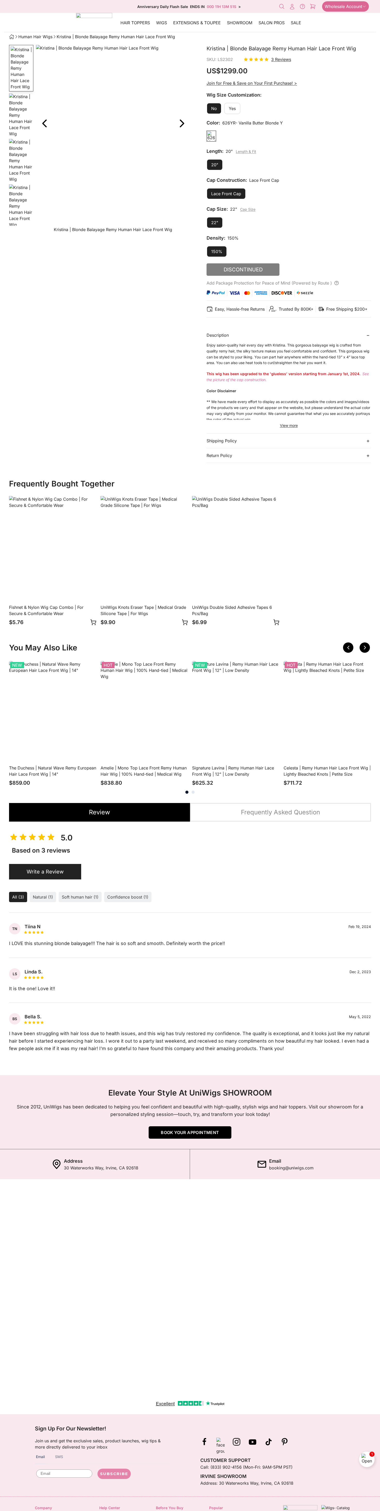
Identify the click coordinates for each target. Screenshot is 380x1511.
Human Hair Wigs (35, 36)
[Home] (11, 36)
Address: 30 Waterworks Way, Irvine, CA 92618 (246, 1483)
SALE (296, 22)
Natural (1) (43, 897)
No (214, 108)
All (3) (18, 897)
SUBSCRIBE (114, 1473)
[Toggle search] (282, 6)
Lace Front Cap (226, 193)
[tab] (186, 792)
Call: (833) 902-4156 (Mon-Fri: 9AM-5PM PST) (246, 1467)
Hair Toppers (135, 22)
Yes (232, 108)
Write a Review (45, 872)
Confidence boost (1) (127, 897)
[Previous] (348, 647)
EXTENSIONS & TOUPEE (197, 22)
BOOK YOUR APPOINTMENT (190, 1132)
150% (216, 251)
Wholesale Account (343, 6)
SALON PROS (272, 22)
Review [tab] (99, 812)
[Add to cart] (93, 622)
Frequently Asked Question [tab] (280, 812)
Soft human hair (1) (80, 897)
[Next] (181, 123)
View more (289, 425)
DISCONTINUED (243, 269)
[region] (113, 140)
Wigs (161, 22)
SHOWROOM (239, 22)
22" (214, 222)
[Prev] (44, 123)
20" (214, 164)
